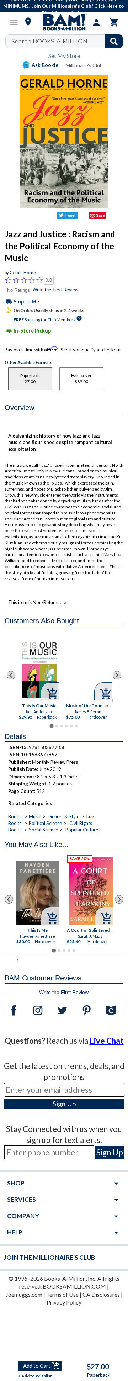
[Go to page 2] (56, 726)
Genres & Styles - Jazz (71, 816)
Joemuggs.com (24, 1294)
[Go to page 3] (61, 726)
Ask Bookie (45, 65)
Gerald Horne (23, 272)
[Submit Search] (114, 41)
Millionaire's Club (84, 65)
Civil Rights (80, 823)
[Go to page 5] (71, 726)
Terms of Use (62, 1294)
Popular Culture (81, 829)
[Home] (64, 22)
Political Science (45, 823)
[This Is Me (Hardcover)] (37, 893)
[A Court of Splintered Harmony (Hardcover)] (91, 891)
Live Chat (107, 1041)
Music (35, 816)
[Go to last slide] (11, 675)
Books (14, 816)
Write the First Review (55, 289)
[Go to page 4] (66, 726)
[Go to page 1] (51, 726)
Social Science (43, 829)
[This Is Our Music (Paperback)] (39, 670)
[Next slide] (117, 675)
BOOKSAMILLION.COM (74, 1286)
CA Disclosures (101, 1294)
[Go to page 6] (76, 726)
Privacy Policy (64, 1302)
